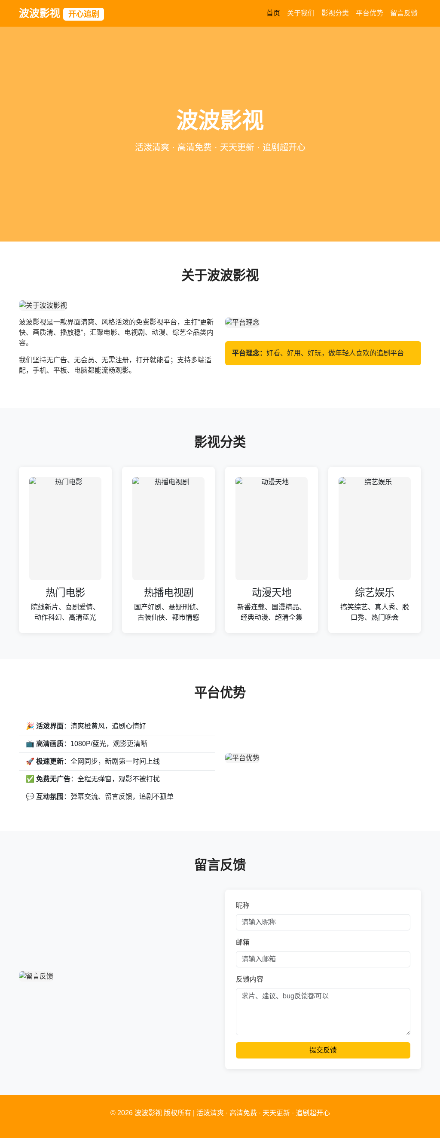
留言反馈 (404, 13)
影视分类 (335, 13)
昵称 (243, 905)
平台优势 (369, 13)
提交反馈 (323, 1050)
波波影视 (59, 13)
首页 (273, 13)
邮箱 (243, 942)
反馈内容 (249, 979)
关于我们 (301, 13)
